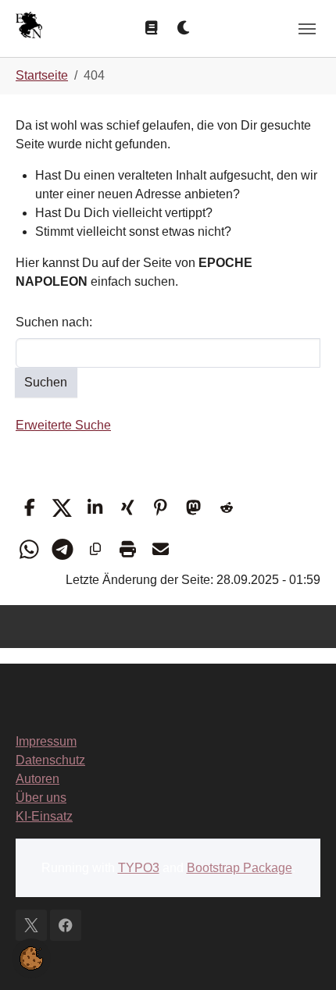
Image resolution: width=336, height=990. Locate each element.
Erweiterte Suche (63, 425)
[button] (29, 508)
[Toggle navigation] (307, 29)
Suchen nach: (54, 322)
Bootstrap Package (239, 867)
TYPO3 (138, 867)
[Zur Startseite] (29, 27)
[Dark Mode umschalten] (184, 28)
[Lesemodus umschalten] (151, 28)
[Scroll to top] (301, 955)
